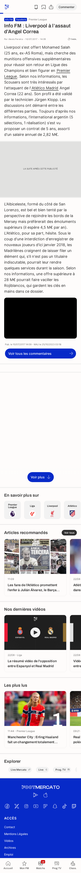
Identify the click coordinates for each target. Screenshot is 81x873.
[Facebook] (7, 806)
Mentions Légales (16, 834)
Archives (10, 847)
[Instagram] (26, 806)
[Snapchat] (55, 806)
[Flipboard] (45, 806)
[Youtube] (36, 806)
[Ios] (45, 795)
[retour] (6, 7)
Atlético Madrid (45, 88)
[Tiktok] (64, 806)
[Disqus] (40, 429)
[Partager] (51, 7)
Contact (9, 827)
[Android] (36, 795)
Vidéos (8, 840)
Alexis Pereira (16, 39)
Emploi (8, 854)
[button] (66, 7)
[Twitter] (17, 806)
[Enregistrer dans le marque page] (43, 7)
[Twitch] (74, 806)
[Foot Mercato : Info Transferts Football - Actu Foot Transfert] (40, 787)
